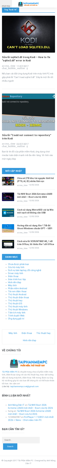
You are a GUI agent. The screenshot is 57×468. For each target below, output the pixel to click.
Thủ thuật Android (17, 294)
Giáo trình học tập (17, 279)
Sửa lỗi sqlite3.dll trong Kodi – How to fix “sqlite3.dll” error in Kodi (26, 59)
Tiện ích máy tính (17, 312)
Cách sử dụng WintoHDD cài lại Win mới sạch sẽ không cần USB (35, 211)
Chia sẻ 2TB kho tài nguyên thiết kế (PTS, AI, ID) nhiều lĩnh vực (35, 179)
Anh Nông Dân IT (16, 405)
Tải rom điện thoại (17, 291)
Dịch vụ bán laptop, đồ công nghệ (24, 270)
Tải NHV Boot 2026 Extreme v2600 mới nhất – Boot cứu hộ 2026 (34, 195)
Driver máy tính (15, 273)
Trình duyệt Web (16, 315)
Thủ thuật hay (15, 300)
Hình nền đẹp (14, 282)
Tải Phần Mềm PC (9, 372)
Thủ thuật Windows (18, 309)
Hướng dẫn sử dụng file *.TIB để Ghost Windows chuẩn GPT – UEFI (34, 227)
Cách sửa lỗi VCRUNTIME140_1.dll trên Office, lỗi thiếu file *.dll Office (35, 242)
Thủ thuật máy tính (18, 306)
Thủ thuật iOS (15, 303)
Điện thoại (13, 276)
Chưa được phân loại (18, 264)
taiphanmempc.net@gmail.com (24, 386)
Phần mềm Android (17, 288)
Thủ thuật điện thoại (18, 297)
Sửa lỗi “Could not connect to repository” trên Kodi (26, 137)
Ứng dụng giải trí (16, 318)
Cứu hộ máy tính (16, 267)
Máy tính (12, 285)
